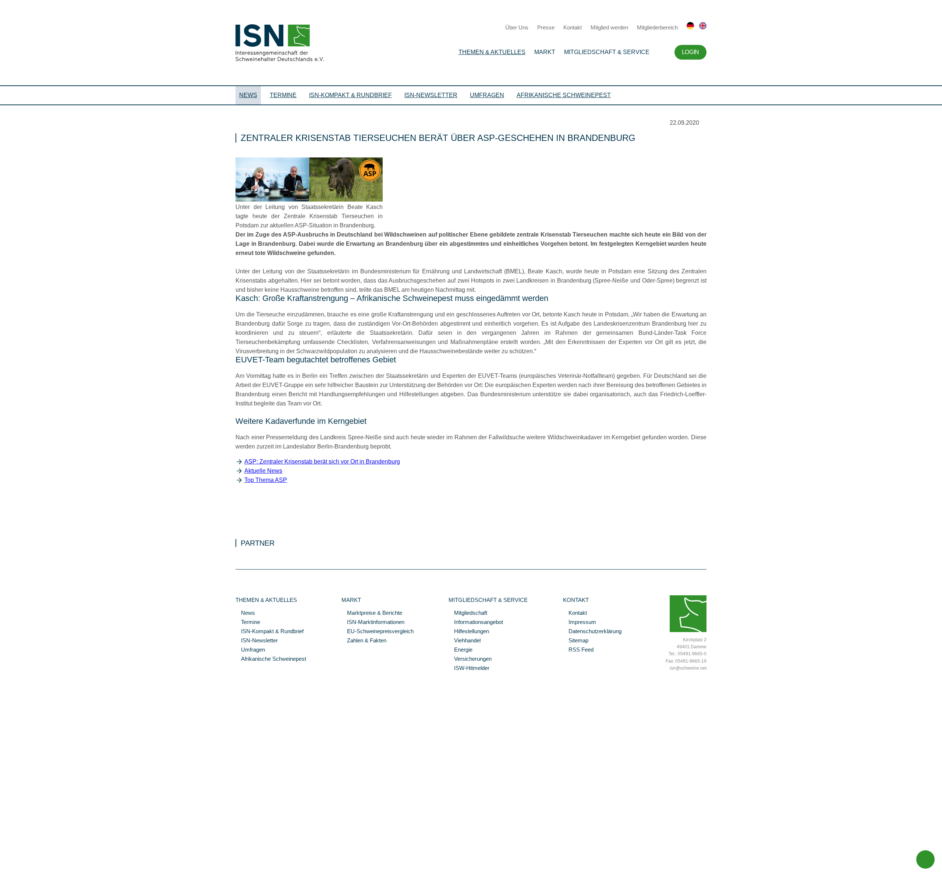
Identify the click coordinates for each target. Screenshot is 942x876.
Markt (544, 52)
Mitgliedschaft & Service (606, 52)
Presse (546, 27)
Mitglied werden (609, 27)
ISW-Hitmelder (469, 668)
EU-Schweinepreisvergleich (377, 631)
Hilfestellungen (469, 631)
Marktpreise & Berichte (371, 613)
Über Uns (516, 27)
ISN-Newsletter (430, 95)
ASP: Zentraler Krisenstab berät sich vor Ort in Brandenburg (322, 461)
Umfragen (487, 95)
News (248, 95)
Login (690, 52)
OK (3, 870)
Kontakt (572, 27)
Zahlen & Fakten (363, 641)
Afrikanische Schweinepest (564, 95)
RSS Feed (578, 650)
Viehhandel (465, 641)
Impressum (579, 622)
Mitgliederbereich (657, 27)
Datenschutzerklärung (592, 631)
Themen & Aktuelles (491, 52)
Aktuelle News (263, 471)
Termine (283, 95)
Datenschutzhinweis (23, 860)
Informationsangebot (476, 622)
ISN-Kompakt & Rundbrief (350, 95)
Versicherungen (470, 659)
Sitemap (575, 641)
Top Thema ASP (265, 480)
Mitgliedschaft (468, 613)
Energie (460, 650)
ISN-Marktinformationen (372, 622)
